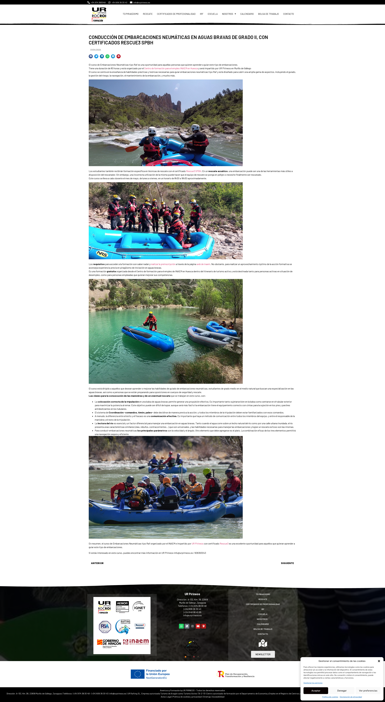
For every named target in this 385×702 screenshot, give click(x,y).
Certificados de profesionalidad (176, 13)
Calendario (247, 13)
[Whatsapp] (181, 626)
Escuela (213, 13)
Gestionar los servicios (312, 683)
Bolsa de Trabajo (268, 13)
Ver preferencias (368, 690)
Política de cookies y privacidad (187, 696)
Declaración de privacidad (351, 697)
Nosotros (227, 13)
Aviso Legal (166, 696)
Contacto (288, 13)
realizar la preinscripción (163, 264)
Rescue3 (224, 543)
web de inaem (203, 264)
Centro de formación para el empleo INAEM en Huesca (171, 68)
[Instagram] (192, 626)
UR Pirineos (197, 543)
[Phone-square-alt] (187, 626)
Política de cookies (330, 697)
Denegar (342, 690)
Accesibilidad (218, 696)
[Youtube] (198, 626)
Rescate (148, 13)
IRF (201, 13)
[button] (378, 661)
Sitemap (207, 696)
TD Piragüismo (131, 13)
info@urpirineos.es (192, 615)
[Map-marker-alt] (203, 626)
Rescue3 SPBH (193, 171)
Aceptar (315, 690)
